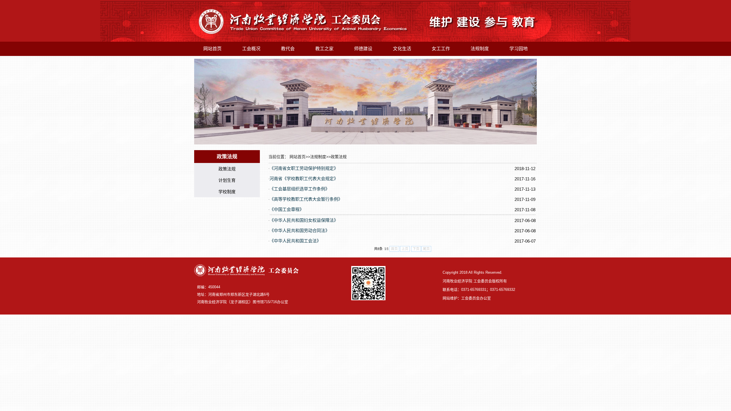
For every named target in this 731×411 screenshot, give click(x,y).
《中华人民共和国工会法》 (295, 240)
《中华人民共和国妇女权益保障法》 (304, 220)
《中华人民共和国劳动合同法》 (300, 230)
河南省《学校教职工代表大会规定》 (304, 178)
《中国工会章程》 (287, 209)
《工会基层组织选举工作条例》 (300, 188)
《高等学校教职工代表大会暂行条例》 (306, 199)
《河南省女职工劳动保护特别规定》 (304, 168)
